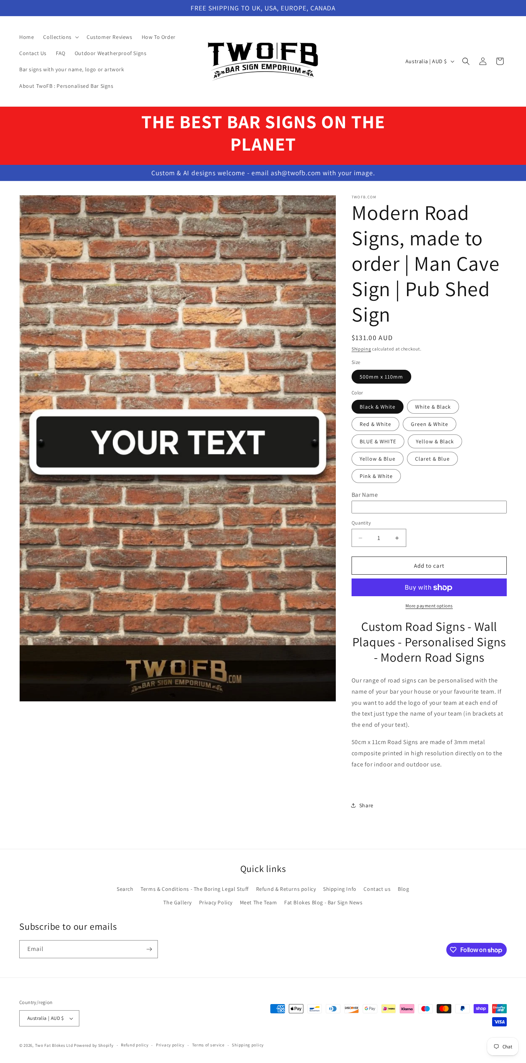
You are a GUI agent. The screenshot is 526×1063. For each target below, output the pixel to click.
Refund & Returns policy (286, 888)
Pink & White (376, 476)
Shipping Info (340, 888)
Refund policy (134, 1045)
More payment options (429, 606)
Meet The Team (258, 902)
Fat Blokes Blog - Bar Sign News (323, 902)
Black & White (377, 407)
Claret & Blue (432, 459)
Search (125, 888)
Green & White (429, 424)
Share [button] (366, 805)
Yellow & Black (435, 441)
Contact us (377, 888)
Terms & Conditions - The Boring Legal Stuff (195, 888)
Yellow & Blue (377, 459)
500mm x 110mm (381, 376)
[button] (60, 37)
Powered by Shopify (94, 1045)
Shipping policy (248, 1045)
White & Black (433, 407)
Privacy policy (170, 1045)
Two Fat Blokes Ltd (54, 1045)
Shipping (361, 349)
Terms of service (208, 1045)
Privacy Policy (216, 902)
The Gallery (177, 902)
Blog (403, 888)
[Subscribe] (149, 949)
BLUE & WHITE (378, 441)
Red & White (375, 424)
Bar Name (365, 495)
